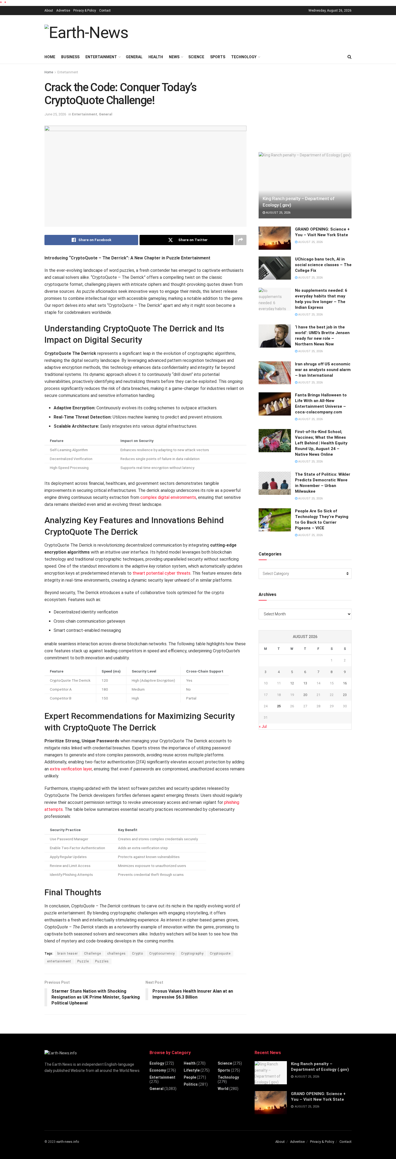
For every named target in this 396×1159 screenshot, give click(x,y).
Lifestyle (192, 1070)
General (134, 57)
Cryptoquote (220, 953)
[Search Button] (350, 57)
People (190, 1077)
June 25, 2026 (55, 114)
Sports (217, 57)
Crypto (137, 953)
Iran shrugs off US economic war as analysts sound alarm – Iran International (323, 370)
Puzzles (102, 961)
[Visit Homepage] (86, 33)
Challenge (92, 953)
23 (345, 695)
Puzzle (83, 961)
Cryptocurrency (162, 953)
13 (305, 683)
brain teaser (67, 953)
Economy (158, 1070)
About (48, 10)
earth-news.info (67, 1142)
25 (279, 706)
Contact (105, 10)
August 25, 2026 (277, 212)
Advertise (63, 10)
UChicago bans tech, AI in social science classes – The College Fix (323, 265)
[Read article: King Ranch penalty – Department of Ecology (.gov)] (305, 185)
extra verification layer (71, 768)
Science (196, 57)
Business (70, 57)
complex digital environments (168, 497)
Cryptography (192, 953)
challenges (116, 953)
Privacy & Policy (84, 10)
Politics (191, 1084)
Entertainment (101, 57)
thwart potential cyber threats (161, 573)
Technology (243, 57)
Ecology (157, 1063)
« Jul (263, 726)
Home (49, 57)
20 (305, 695)
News (174, 57)
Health (155, 57)
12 (292, 683)
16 (345, 683)
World (223, 1088)
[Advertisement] (253, 32)
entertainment (59, 961)
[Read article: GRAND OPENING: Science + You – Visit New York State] (275, 238)
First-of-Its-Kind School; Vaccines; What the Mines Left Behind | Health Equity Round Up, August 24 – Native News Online (321, 443)
